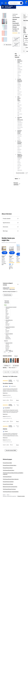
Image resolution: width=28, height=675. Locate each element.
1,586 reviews (12, 289)
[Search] (21, 3)
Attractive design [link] (9, 333)
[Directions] (18, 227)
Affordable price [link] (9, 320)
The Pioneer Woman (7, 476)
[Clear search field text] (19, 3)
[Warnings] (18, 231)
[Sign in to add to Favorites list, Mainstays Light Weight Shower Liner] (19, 248)
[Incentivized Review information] (11, 397)
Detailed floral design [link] (10, 326)
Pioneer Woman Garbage (8, 481)
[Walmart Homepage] (6, 3)
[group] (18, 33)
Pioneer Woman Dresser (8, 484)
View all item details (20, 172)
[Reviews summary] (21, 33)
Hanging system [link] (9, 342)
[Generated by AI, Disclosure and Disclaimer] (8, 352)
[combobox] (15, 3)
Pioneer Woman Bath (7, 462)
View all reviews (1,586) (11, 450)
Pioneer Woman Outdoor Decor (9, 465)
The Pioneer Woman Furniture (9, 489)
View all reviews (7, 295)
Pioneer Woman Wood (7, 467)
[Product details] (18, 218)
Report (17, 400)
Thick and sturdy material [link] (11, 307)
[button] (16, 55)
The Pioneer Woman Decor (8, 470)
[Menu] (2, 3)
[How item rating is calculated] (16, 291)
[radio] (16, 39)
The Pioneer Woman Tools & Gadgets (10, 491)
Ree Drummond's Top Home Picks (10, 486)
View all (16, 355)
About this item (7, 214)
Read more (5, 393)
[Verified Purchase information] (14, 380)
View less (11, 351)
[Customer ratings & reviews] (18, 284)
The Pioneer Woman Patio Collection (11, 479)
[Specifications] (18, 223)
